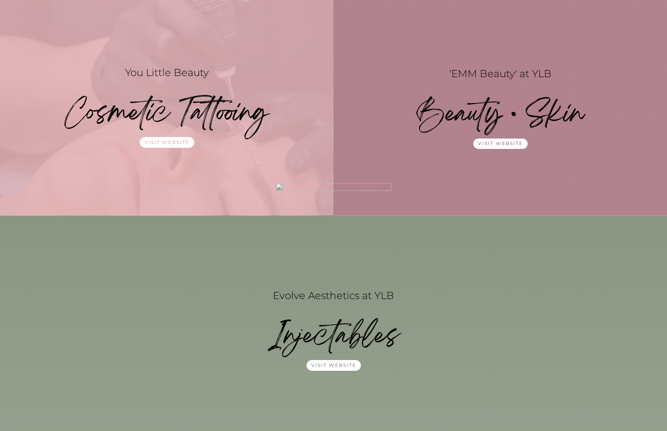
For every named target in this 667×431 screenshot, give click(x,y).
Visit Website (167, 142)
